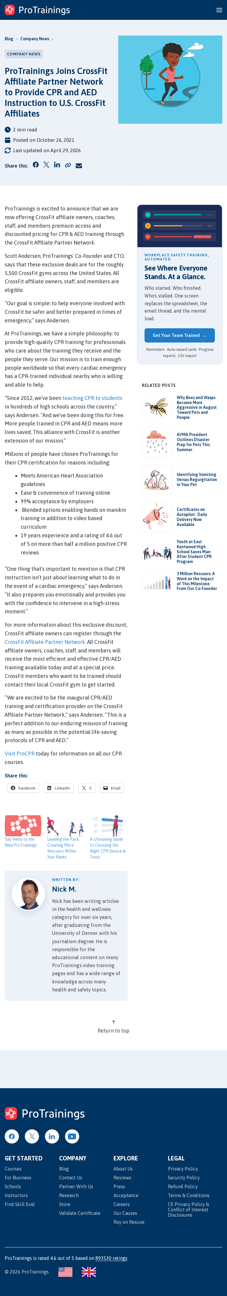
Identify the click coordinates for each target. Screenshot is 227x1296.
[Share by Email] (79, 166)
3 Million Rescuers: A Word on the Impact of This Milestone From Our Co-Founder (197, 581)
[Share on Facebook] (36, 166)
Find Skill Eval (20, 1204)
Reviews (122, 1177)
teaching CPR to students (92, 398)
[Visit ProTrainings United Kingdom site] (89, 1272)
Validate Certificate (79, 1213)
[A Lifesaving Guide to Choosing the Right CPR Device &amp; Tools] (108, 825)
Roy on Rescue (129, 1222)
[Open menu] (219, 10)
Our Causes (125, 1213)
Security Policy (184, 1177)
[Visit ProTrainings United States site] (65, 1272)
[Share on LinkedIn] (57, 166)
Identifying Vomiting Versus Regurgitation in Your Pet (197, 479)
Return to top (113, 1031)
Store (64, 1204)
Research (69, 1195)
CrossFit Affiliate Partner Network (45, 642)
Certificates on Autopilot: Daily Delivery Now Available (192, 517)
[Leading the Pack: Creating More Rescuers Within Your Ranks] (65, 825)
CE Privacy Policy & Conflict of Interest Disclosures (188, 1210)
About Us (123, 1168)
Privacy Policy (183, 1168)
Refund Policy (183, 1186)
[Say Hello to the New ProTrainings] (23, 825)
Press (119, 1186)
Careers (122, 1204)
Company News (34, 38)
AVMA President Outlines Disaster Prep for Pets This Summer (193, 442)
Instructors (16, 1195)
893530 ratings (111, 1258)
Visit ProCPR (20, 753)
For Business (18, 1177)
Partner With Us (76, 1186)
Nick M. (64, 889)
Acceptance (126, 1195)
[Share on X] (46, 166)
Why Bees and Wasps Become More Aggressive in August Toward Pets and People (197, 407)
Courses (13, 1168)
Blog (9, 38)
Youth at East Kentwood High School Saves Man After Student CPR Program (194, 551)
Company (72, 1158)
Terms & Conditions (189, 1195)
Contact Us (70, 1177)
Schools (13, 1186)
